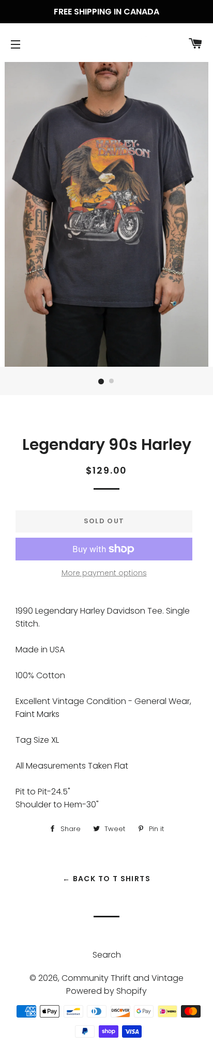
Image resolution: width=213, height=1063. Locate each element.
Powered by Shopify (106, 991)
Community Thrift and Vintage (123, 978)
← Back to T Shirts (106, 878)
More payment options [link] (104, 573)
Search (107, 955)
